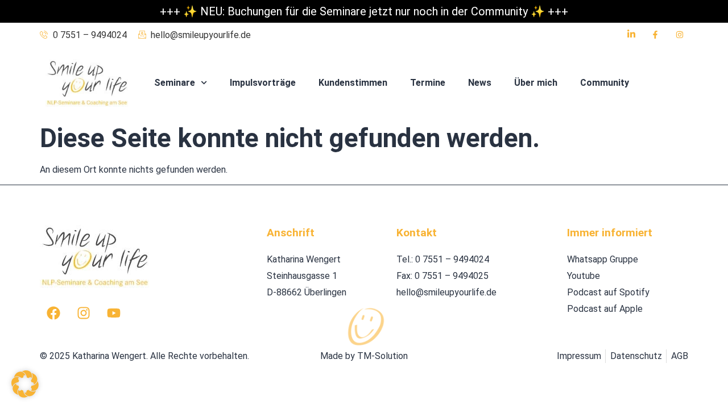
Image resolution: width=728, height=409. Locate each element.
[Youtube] (113, 313)
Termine (427, 82)
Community (604, 82)
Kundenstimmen (352, 82)
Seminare (174, 82)
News (479, 82)
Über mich (535, 82)
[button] (25, 384)
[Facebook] (53, 313)
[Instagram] (83, 313)
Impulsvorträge (263, 82)
